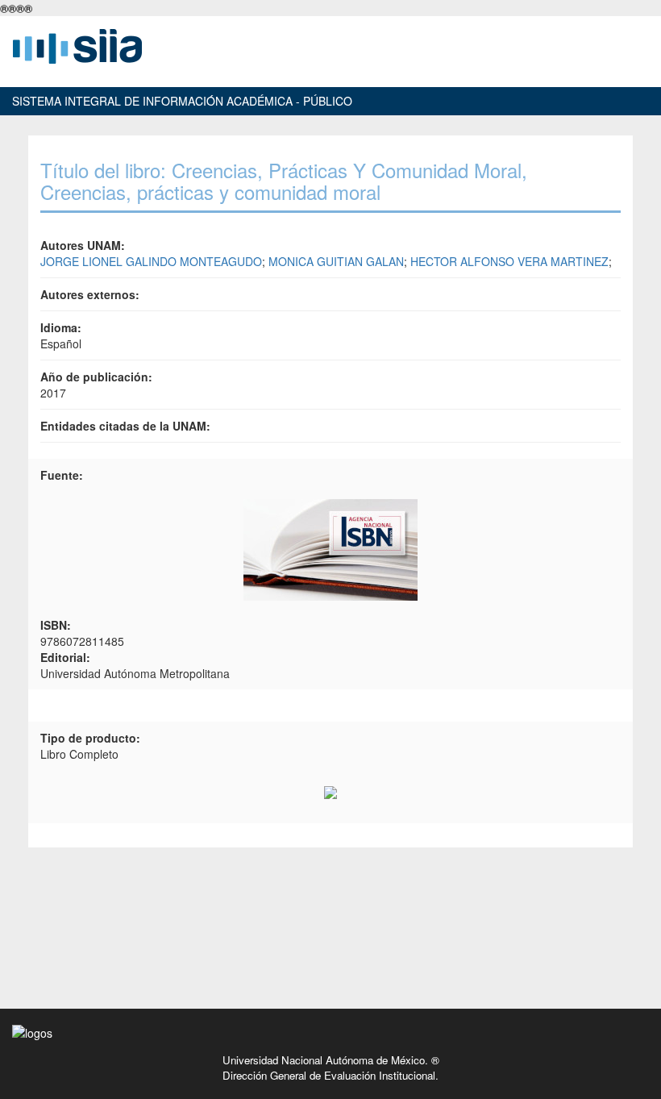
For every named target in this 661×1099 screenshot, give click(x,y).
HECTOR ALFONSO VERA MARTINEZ (509, 261)
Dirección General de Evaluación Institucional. (330, 1075)
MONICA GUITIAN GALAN (336, 261)
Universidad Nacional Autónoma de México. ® (330, 1060)
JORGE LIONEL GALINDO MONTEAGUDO (151, 261)
